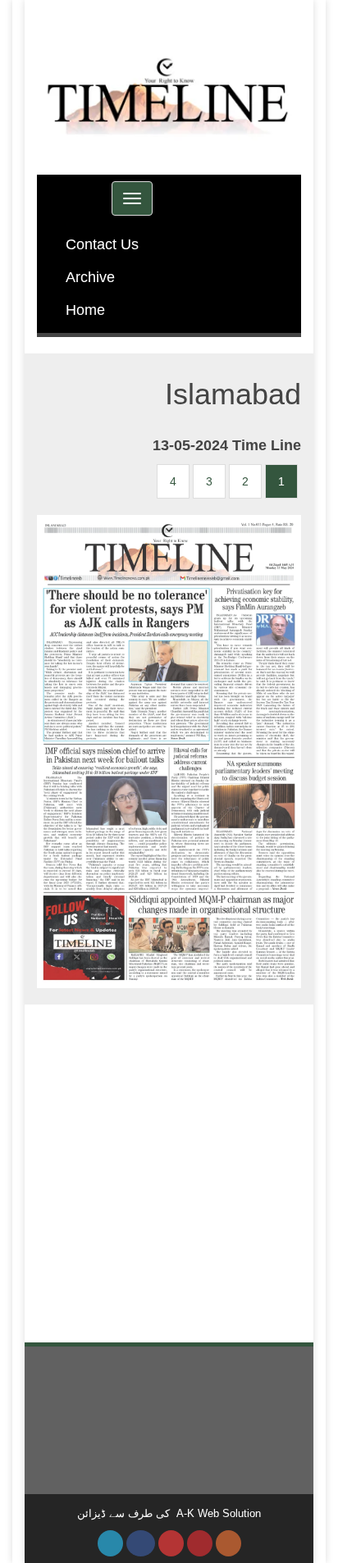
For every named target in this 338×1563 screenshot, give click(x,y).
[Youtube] (199, 1543)
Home (85, 310)
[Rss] (228, 1543)
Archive (90, 277)
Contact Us (102, 244)
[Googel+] (171, 1543)
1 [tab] (281, 481)
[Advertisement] (169, 1173)
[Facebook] (140, 1543)
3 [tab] (209, 481)
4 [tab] (173, 481)
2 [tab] (245, 481)
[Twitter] (110, 1543)
